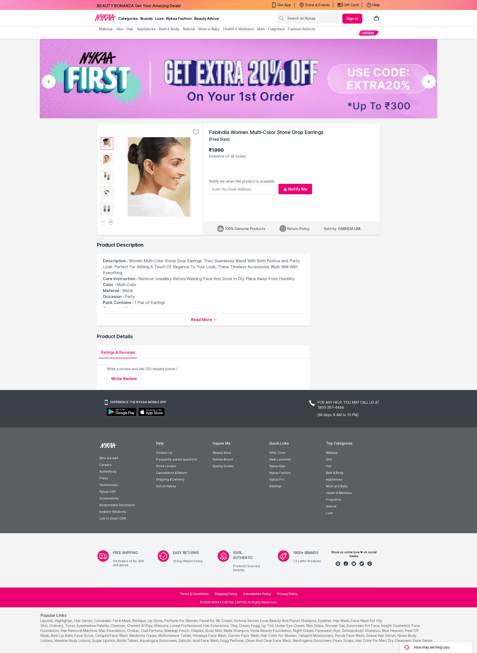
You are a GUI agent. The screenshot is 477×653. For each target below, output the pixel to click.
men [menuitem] (261, 29)
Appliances (334, 479)
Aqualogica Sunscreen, (158, 640)
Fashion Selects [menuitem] (301, 29)
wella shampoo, (237, 630)
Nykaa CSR (107, 491)
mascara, (161, 625)
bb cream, (224, 621)
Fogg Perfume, (232, 640)
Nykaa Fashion (179, 18)
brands (146, 18)
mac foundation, (112, 630)
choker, (133, 630)
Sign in (352, 18)
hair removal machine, (79, 630)
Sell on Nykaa (166, 486)
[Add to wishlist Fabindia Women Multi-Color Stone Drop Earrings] (196, 132)
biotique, (139, 621)
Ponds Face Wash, (350, 635)
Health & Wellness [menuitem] (238, 29)
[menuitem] (368, 33)
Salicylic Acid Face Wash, (198, 640)
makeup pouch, (177, 630)
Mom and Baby (337, 486)
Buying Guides (223, 466)
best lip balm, (62, 635)
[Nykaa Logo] (105, 17)
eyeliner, (325, 621)
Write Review (124, 378)
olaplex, (197, 630)
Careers (105, 465)
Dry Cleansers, (400, 640)
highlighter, (64, 621)
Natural (331, 506)
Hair (329, 466)
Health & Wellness (339, 493)
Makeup (332, 453)
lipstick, (47, 621)
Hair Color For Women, (279, 635)
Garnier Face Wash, (244, 635)
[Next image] (110, 222)
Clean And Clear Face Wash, (268, 640)
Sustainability (109, 498)
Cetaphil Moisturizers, (316, 635)
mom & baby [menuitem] (209, 29)
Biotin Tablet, (128, 640)
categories (128, 18)
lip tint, (267, 625)
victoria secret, (246, 621)
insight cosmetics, (396, 625)
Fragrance (333, 499)
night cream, (303, 630)
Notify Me (297, 189)
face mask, (122, 621)
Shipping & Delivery (170, 479)
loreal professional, (186, 625)
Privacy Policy (287, 594)
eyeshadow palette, (93, 625)
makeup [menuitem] (106, 29)
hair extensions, (216, 625)
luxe (159, 18)
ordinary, (56, 625)
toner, (70, 625)
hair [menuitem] (130, 29)
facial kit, (207, 621)
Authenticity (108, 471)
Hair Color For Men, (371, 640)
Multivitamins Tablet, (175, 635)
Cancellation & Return (171, 473)
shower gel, (335, 625)
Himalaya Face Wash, (210, 635)
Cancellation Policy (257, 594)
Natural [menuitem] (189, 29)
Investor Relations (112, 512)
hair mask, (341, 621)
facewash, (324, 630)
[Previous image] (103, 222)
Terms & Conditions (194, 594)
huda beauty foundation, (271, 630)
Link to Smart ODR (112, 518)
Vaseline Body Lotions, (72, 640)
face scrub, (84, 635)
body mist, (214, 630)
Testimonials (108, 485)
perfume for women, (181, 621)
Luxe (329, 513)
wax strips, (315, 625)
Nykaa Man (277, 466)
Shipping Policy (226, 594)
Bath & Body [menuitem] (169, 29)
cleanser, (118, 625)
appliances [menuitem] (146, 29)
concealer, (103, 621)
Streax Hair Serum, (381, 635)
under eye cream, (290, 625)
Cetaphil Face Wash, (111, 635)
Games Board (223, 459)
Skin (329, 459)
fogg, (255, 625)
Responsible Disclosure (117, 505)
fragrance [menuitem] (276, 29)
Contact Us (164, 453)
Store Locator (166, 466)
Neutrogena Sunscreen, (312, 640)
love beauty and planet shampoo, (288, 621)
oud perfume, (152, 630)
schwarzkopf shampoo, (361, 630)
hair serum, (83, 621)
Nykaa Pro (276, 479)
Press (103, 478)
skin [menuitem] (119, 29)
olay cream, (240, 625)
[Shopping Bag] (376, 18)
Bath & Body (334, 473)
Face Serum (423, 640)
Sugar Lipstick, (104, 640)
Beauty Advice (206, 18)
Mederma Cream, (143, 635)
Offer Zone (277, 453)
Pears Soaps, (344, 640)
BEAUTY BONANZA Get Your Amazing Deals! (139, 4)
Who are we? (108, 458)
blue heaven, (393, 630)
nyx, (337, 630)
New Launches (280, 459)
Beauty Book (222, 453)
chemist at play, (140, 625)
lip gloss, (155, 621)
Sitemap (275, 486)
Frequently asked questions (176, 459)
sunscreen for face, (363, 625)
